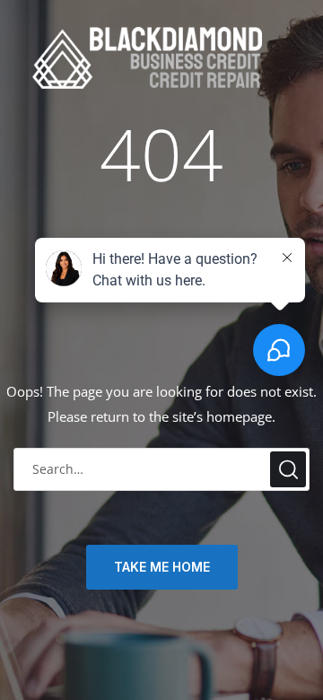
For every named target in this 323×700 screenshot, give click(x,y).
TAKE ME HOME (162, 566)
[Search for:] (161, 468)
